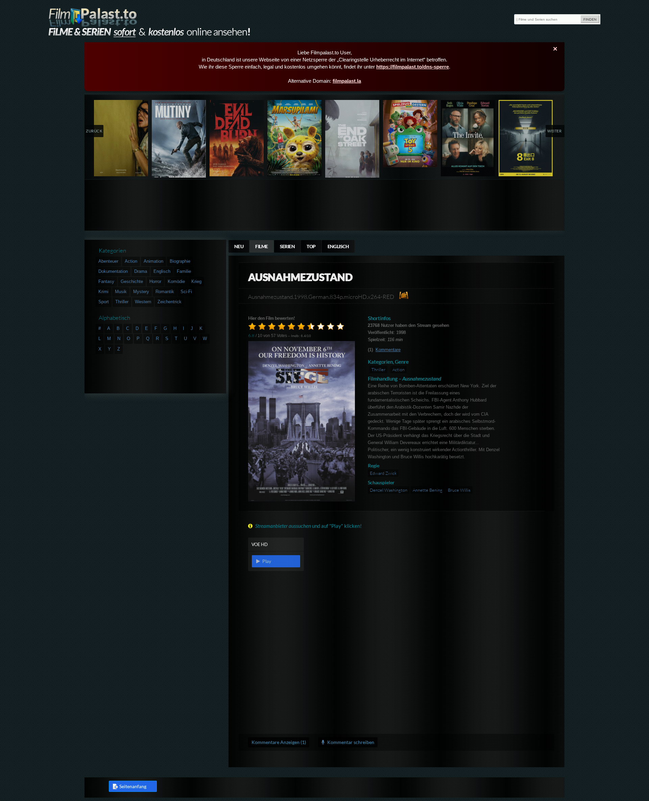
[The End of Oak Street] (352, 140)
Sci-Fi (186, 291)
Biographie (180, 261)
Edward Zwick (383, 473)
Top (311, 246)
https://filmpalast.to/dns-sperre (412, 67)
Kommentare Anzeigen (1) (278, 742)
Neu (238, 246)
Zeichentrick (170, 301)
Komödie (176, 281)
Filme (261, 246)
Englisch (338, 246)
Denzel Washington (388, 490)
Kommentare (388, 349)
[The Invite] (468, 138)
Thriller (378, 369)
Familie (184, 271)
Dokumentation (113, 271)
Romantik (164, 291)
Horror (155, 281)
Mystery (141, 291)
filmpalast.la (347, 81)
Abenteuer (108, 261)
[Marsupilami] (294, 138)
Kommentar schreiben (350, 742)
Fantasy (106, 281)
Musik (121, 291)
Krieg (196, 281)
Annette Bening (427, 490)
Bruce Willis (459, 490)
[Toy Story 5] (410, 133)
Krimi (103, 291)
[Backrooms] (121, 138)
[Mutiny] (179, 140)
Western (143, 301)
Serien (287, 246)
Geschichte (132, 281)
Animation (153, 261)
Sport (103, 301)
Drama (140, 271)
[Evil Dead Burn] (237, 138)
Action (398, 369)
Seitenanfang (132, 786)
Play (266, 561)
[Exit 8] (526, 138)
